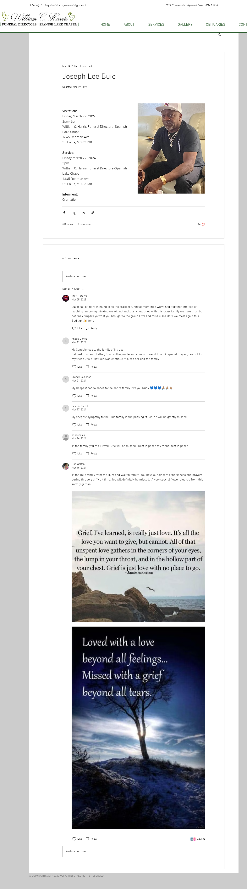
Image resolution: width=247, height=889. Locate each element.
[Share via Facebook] (64, 213)
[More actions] (202, 66)
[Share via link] (92, 213)
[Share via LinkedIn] (83, 213)
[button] (219, 34)
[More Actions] (202, 298)
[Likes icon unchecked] (74, 328)
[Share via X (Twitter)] (73, 213)
